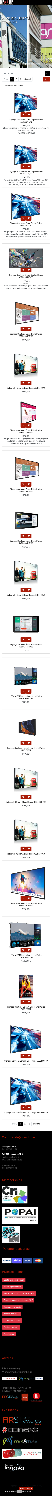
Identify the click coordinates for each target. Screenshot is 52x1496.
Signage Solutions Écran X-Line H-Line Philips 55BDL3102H (26, 749)
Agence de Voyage (12, 1314)
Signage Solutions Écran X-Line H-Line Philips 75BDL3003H (26, 1008)
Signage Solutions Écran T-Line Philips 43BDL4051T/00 (26, 490)
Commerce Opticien (12, 1320)
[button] (46, 79)
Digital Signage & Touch (14, 1280)
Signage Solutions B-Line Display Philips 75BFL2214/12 (26, 121)
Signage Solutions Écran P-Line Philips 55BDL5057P (26, 1061)
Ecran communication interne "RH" (18, 1300)
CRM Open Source (39, 1491)
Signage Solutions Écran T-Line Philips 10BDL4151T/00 (26, 645)
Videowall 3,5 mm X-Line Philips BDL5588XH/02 (26, 802)
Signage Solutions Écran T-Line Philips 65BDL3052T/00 (26, 335)
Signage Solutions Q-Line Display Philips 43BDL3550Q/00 (26, 276)
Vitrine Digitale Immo (12, 1287)
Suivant (28, 79)
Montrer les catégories (13, 86)
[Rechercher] (47, 73)
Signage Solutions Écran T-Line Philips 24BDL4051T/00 (26, 542)
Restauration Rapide (12, 1307)
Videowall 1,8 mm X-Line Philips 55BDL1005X (26, 595)
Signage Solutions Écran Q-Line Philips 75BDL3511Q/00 (26, 224)
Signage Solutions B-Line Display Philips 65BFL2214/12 (26, 172)
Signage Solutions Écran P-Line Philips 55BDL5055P (26, 1113)
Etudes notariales (11, 1327)
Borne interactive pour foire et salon (19, 1293)
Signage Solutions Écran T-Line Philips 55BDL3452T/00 (26, 431)
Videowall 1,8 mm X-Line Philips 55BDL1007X (26, 388)
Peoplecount (9, 1334)
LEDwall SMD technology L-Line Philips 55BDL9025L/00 (26, 697)
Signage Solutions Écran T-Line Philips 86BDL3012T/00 (26, 904)
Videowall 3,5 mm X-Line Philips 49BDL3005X (26, 854)
